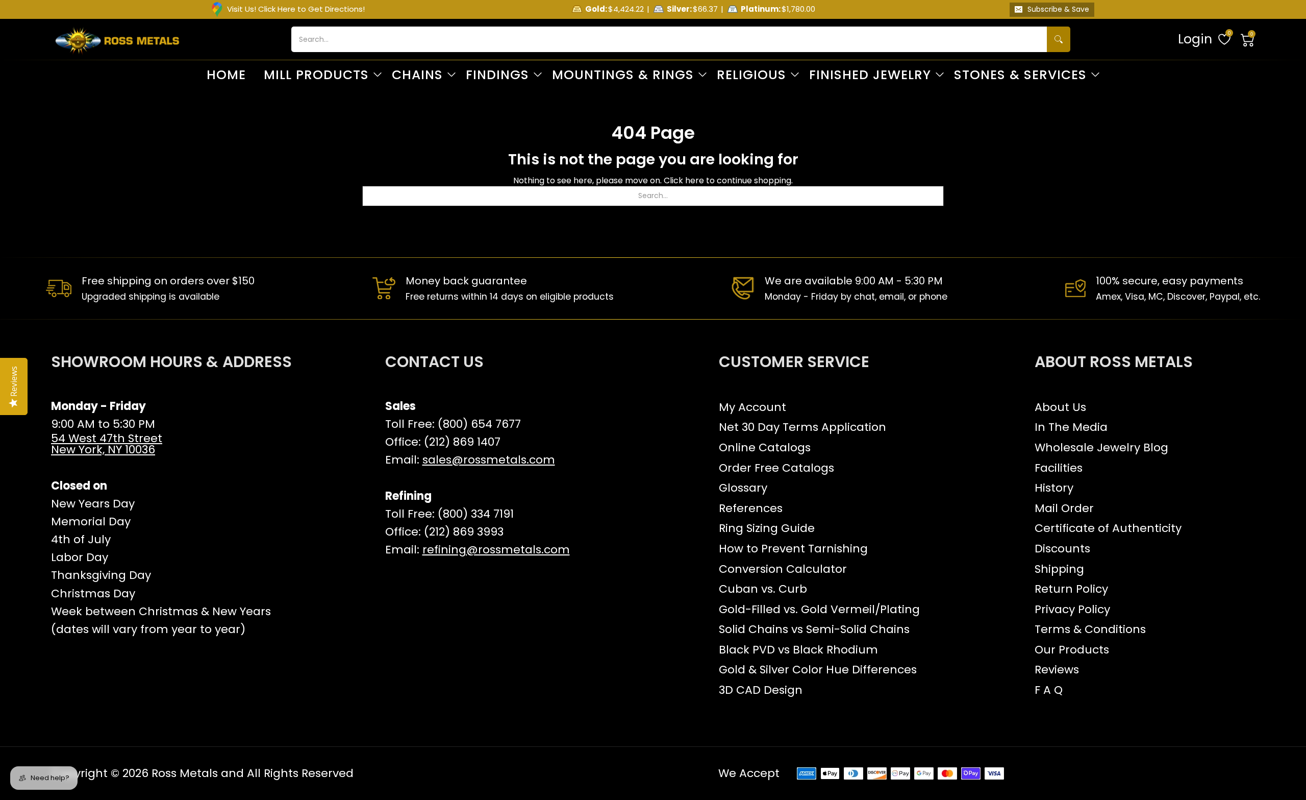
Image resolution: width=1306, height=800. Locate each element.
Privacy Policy (1072, 609)
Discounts (1062, 548)
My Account (752, 407)
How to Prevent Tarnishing (793, 548)
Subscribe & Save (1058, 9)
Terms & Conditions (1090, 629)
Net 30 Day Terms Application (802, 427)
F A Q (1049, 690)
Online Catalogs (765, 447)
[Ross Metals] (117, 39)
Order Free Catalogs (776, 468)
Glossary (743, 488)
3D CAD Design (760, 690)
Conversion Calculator (783, 569)
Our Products (1072, 650)
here (694, 180)
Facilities (1059, 468)
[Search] (1058, 39)
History (1054, 488)
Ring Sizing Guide (767, 528)
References (751, 508)
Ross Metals (185, 773)
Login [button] (1195, 39)
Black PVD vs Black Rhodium (798, 650)
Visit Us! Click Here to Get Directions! (296, 9)
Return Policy (1071, 589)
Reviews (1057, 669)
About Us (1060, 407)
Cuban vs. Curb (763, 589)
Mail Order (1064, 508)
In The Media (1071, 427)
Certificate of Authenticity (1108, 528)
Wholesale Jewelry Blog (1101, 447)
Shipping (1059, 569)
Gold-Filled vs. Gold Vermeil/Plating (819, 609)
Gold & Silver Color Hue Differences (818, 669)
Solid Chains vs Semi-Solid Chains (814, 629)
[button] (1248, 39)
